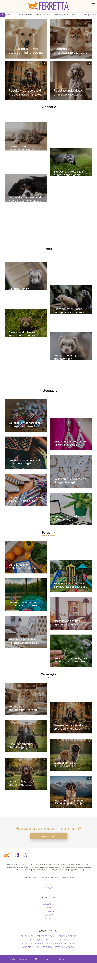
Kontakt (48, 888)
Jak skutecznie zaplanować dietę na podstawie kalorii (22, 566)
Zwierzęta (48, 674)
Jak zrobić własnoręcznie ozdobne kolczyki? (25, 462)
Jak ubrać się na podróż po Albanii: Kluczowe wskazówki (48, 936)
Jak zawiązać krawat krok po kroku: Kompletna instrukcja (25, 499)
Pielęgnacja (48, 390)
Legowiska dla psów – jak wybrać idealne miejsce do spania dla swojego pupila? (25, 199)
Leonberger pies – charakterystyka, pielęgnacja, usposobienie (71, 764)
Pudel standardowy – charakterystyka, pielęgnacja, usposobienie (70, 92)
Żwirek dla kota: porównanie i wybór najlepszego (21, 148)
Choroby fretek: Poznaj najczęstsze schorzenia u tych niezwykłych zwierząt (71, 310)
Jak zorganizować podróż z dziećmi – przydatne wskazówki (25, 604)
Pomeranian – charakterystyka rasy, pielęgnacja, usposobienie (70, 51)
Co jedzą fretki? (19, 288)
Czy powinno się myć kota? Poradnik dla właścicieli (48, 940)
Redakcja (48, 884)
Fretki (48, 248)
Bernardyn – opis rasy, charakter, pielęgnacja (68, 802)
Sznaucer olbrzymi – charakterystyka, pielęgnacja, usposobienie (26, 745)
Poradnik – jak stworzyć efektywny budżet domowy (48, 943)
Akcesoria (48, 107)
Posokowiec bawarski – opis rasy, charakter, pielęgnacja (26, 92)
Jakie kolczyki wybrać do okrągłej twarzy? (70, 480)
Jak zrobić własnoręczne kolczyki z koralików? (25, 424)
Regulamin (60, 959)
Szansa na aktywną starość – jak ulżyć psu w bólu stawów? (27, 51)
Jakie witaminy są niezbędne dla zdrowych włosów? (48, 947)
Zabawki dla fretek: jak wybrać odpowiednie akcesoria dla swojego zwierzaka (68, 173)
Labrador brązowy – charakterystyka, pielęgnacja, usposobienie (26, 783)
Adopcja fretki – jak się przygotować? (68, 357)
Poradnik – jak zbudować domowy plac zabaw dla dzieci (69, 585)
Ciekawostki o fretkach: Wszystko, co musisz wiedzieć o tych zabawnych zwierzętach (24, 334)
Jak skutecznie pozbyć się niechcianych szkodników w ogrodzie (71, 660)
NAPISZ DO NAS (48, 836)
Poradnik (48, 532)
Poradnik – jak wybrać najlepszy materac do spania (23, 641)
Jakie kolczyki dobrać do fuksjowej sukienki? (70, 443)
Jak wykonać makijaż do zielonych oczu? (69, 518)
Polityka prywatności (17, 959)
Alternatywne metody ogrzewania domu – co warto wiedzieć (68, 622)
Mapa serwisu (41, 959)
